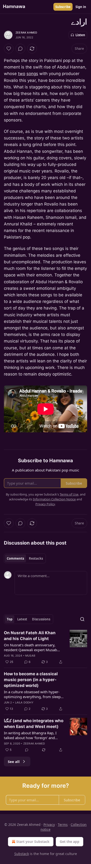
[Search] (82, 619)
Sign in (80, 7)
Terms (63, 824)
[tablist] (25, 558)
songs (32, 73)
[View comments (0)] (20, 48)
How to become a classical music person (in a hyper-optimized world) (31, 679)
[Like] (9, 48)
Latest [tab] (22, 619)
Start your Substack (33, 841)
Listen (80, 35)
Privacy (49, 824)
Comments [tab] (15, 558)
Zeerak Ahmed (26, 32)
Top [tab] (9, 619)
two (21, 73)
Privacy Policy (45, 504)
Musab (30, 655)
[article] (45, 647)
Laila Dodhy (24, 702)
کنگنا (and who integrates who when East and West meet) (33, 723)
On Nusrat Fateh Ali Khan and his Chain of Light (30, 635)
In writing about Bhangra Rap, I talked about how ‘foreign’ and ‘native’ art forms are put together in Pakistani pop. (32, 735)
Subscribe (63, 7)
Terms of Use (69, 494)
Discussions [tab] (41, 619)
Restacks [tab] (36, 558)
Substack (21, 853)
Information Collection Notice (54, 499)
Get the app (69, 841)
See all (14, 761)
